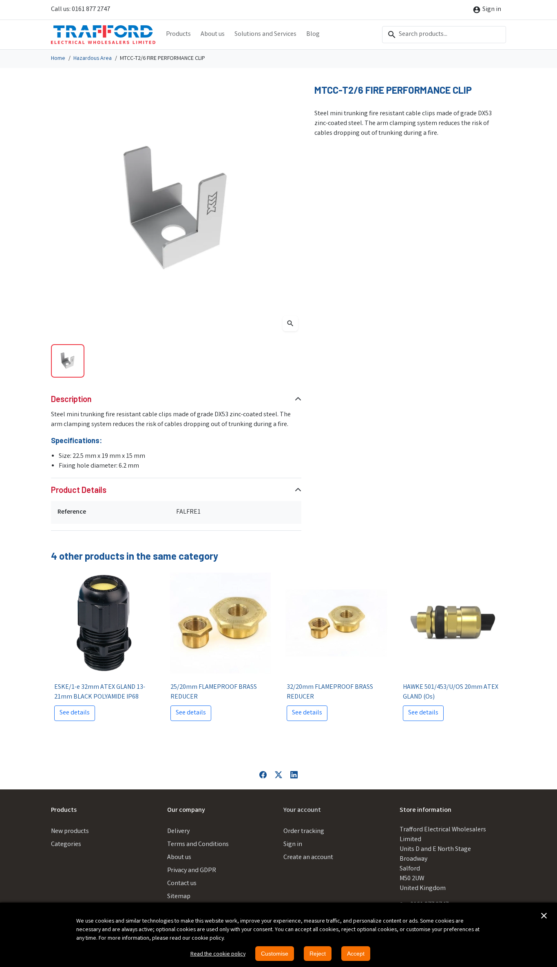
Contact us (182, 883)
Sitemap (178, 896)
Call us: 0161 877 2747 (80, 9)
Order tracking (303, 831)
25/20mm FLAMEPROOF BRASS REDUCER (213, 692)
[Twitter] (278, 774)
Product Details (78, 489)
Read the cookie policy (217, 954)
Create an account (308, 857)
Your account (302, 810)
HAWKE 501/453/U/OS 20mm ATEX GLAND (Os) (450, 692)
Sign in (292, 844)
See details (75, 713)
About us (213, 34)
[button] (544, 916)
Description (71, 399)
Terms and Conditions (198, 844)
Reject (317, 953)
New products (70, 831)
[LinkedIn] (294, 774)
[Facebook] (263, 774)
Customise (274, 953)
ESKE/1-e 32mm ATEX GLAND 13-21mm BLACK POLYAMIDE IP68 (99, 692)
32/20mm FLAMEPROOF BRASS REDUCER (330, 692)
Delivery (178, 831)
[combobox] (444, 34)
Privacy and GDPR (191, 870)
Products (178, 34)
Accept (356, 953)
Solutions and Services (265, 34)
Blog (313, 34)
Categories (66, 844)
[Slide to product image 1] (67, 361)
